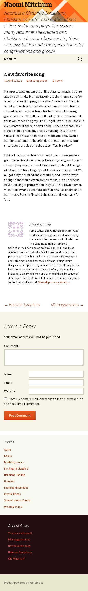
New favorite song (19, 546)
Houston (9, 481)
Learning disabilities (16, 487)
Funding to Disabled (16, 468)
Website (10, 391)
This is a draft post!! (20, 533)
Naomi (59, 80)
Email (8, 383)
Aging (7, 449)
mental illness (12, 494)
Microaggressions (67, 304)
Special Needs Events (17, 500)
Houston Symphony (22, 304)
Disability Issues (14, 462)
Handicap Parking (14, 475)
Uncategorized (38, 80)
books (8, 456)
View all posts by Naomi (54, 282)
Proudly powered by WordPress (23, 582)
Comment (11, 346)
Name (8, 374)
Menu (8, 59)
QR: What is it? (16, 558)
